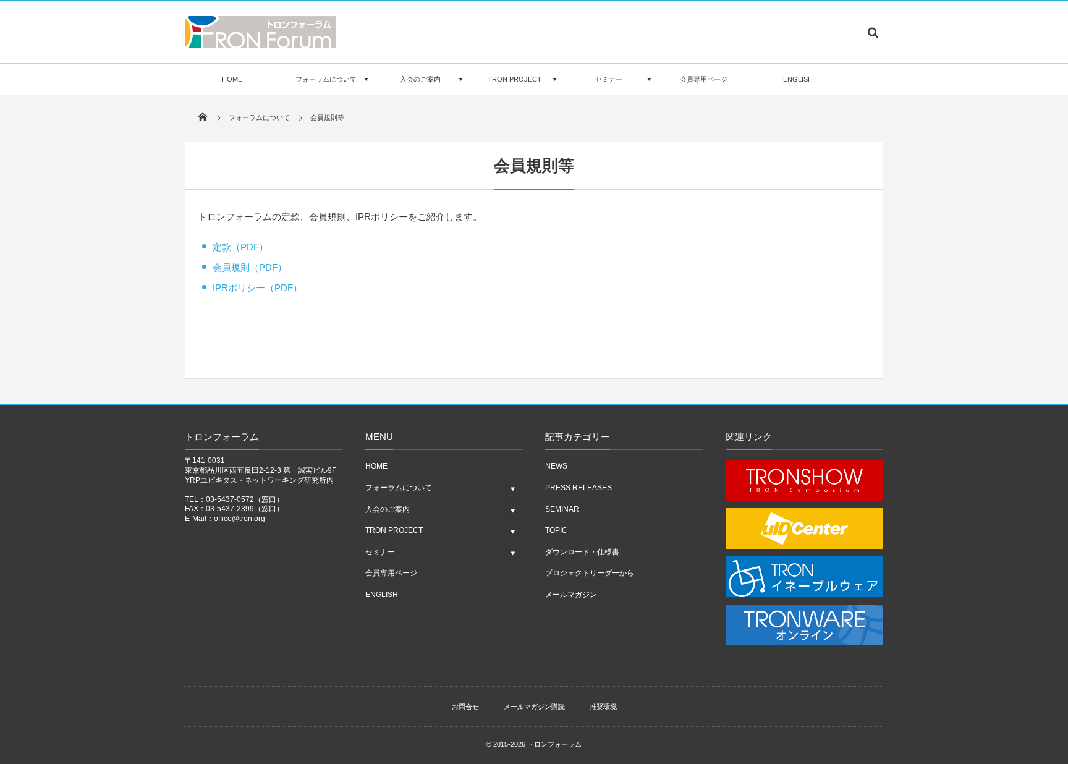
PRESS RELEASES (578, 487)
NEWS (556, 466)
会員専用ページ (703, 79)
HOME (232, 79)
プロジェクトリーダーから (589, 573)
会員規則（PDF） (250, 267)
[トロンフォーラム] (260, 44)
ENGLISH (798, 79)
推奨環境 (603, 706)
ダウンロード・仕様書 (582, 552)
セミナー (608, 79)
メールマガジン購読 (534, 706)
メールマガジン (571, 594)
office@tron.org (239, 518)
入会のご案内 (420, 79)
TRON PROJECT (514, 79)
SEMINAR (562, 509)
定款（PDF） (240, 247)
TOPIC (556, 530)
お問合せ (465, 706)
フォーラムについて (326, 79)
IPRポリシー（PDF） (257, 287)
